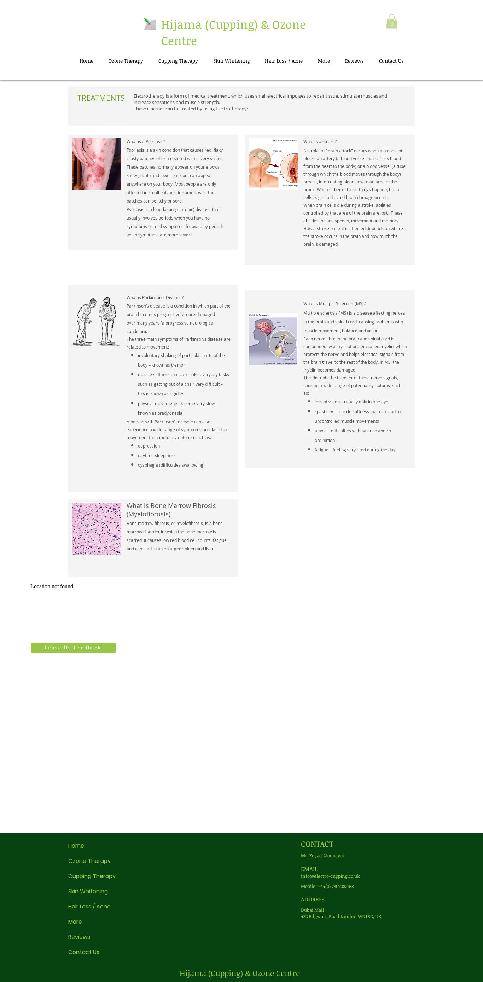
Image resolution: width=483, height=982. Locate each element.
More (75, 922)
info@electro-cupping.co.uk (330, 876)
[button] (392, 21)
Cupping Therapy (92, 876)
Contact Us (83, 952)
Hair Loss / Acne (89, 906)
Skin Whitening (88, 891)
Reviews (79, 937)
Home (76, 846)
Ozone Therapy (89, 861)
